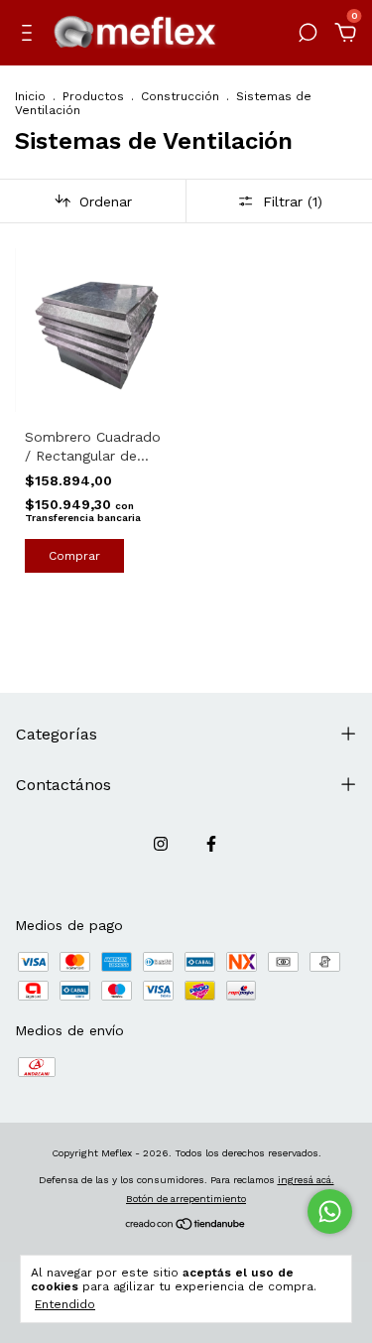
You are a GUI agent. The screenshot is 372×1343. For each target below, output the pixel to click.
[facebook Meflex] (211, 844)
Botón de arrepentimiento (186, 1198)
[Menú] (30, 36)
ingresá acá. (306, 1179)
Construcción (180, 96)
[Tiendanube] (186, 1226)
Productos (93, 96)
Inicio (30, 96)
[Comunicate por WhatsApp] (330, 1211)
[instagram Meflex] (161, 844)
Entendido (65, 1304)
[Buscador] (307, 36)
